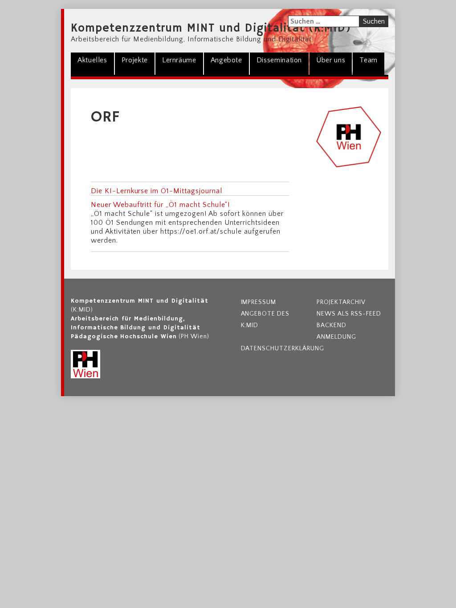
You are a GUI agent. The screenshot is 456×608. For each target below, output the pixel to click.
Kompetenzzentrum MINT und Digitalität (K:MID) (211, 28)
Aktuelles (92, 60)
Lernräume (179, 60)
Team (368, 60)
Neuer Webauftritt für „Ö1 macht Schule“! (160, 205)
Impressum (259, 302)
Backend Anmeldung (336, 331)
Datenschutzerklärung (277, 348)
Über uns (330, 60)
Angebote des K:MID (265, 319)
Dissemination (279, 60)
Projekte (135, 60)
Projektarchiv (341, 302)
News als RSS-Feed (349, 313)
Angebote (226, 60)
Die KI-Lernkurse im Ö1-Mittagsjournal (156, 191)
